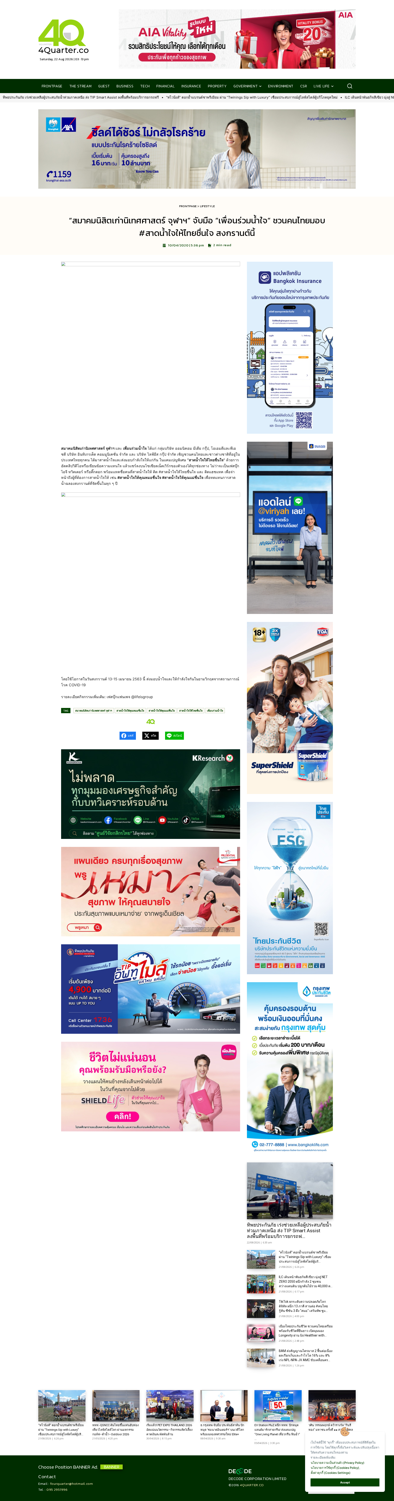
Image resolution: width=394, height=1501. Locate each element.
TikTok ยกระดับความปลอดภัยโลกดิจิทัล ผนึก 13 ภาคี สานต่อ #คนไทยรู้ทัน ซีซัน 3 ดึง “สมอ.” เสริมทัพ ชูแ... (303, 1306)
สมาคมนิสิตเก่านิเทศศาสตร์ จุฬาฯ (93, 710)
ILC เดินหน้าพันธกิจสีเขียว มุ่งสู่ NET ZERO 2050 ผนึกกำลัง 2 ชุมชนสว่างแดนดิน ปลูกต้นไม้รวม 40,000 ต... (305, 1281)
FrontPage (188, 206)
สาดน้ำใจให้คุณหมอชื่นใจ (130, 710)
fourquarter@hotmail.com (71, 1483)
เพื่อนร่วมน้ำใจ (215, 710)
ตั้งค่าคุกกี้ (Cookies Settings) (330, 1473)
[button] (350, 86)
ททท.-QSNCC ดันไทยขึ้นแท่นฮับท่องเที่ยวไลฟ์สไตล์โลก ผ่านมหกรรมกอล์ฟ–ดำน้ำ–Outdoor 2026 (115, 1429)
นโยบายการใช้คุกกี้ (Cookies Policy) (335, 1468)
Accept (345, 1482)
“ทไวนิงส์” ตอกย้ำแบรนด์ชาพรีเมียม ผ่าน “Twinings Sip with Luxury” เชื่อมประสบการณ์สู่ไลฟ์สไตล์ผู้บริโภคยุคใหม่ (105, 97)
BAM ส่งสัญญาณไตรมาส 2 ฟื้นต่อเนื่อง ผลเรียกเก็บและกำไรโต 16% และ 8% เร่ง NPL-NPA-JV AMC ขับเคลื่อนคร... (305, 1355)
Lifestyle (207, 206)
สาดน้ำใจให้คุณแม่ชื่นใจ (162, 710)
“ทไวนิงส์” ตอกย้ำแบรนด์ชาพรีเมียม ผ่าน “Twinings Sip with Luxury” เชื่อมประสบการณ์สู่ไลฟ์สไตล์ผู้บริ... (305, 1256)
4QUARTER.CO (252, 1485)
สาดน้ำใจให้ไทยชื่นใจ (190, 710)
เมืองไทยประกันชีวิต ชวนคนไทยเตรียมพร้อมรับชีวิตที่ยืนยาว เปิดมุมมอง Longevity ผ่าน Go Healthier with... (306, 1330)
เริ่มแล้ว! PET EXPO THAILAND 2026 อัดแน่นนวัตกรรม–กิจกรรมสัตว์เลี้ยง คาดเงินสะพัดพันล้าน (169, 1429)
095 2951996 (57, 1489)
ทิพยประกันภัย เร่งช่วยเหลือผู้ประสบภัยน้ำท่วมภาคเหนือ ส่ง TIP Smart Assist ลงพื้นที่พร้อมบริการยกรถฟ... (289, 1230)
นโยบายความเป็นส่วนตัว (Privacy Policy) (337, 1462)
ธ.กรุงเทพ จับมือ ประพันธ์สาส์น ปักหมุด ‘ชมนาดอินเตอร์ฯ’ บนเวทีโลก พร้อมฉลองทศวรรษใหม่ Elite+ (222, 1429)
